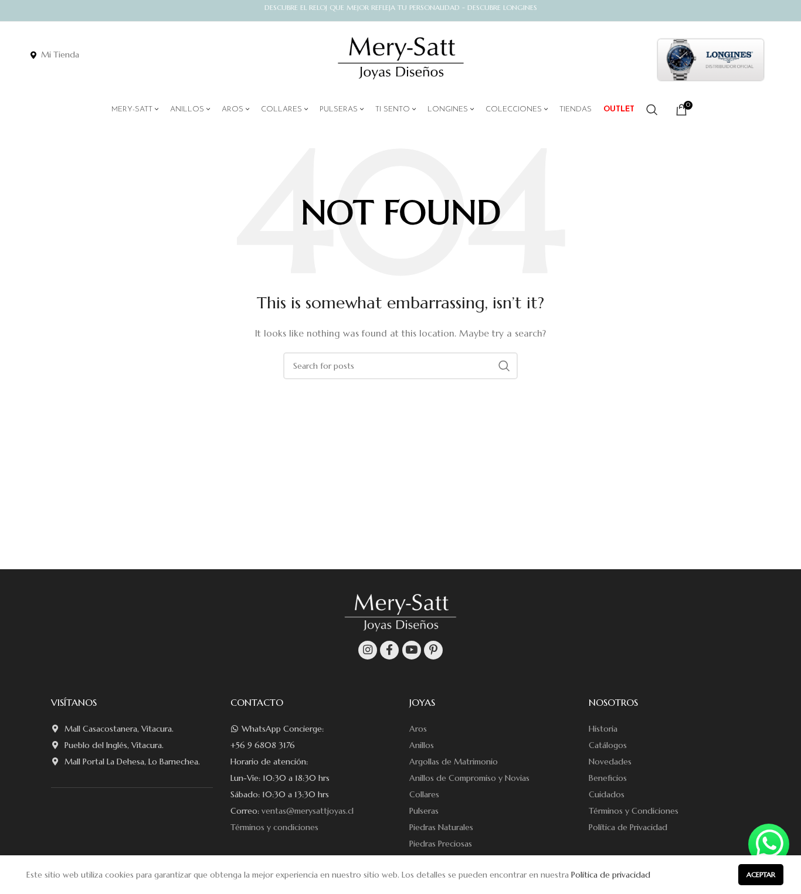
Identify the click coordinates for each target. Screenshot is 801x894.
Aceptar (760, 874)
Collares (424, 794)
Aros (418, 728)
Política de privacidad (610, 874)
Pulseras (424, 810)
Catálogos (608, 745)
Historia (603, 728)
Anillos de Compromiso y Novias (469, 778)
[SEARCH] (504, 365)
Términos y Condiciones (633, 810)
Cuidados (606, 794)
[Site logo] (401, 58)
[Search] (652, 109)
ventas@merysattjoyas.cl (308, 810)
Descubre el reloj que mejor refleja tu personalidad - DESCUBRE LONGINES (400, 7)
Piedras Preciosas (440, 843)
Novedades (610, 761)
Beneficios (608, 778)
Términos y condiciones (274, 827)
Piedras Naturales (441, 827)
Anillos (421, 745)
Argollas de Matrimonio (453, 761)
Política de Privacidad (628, 827)
